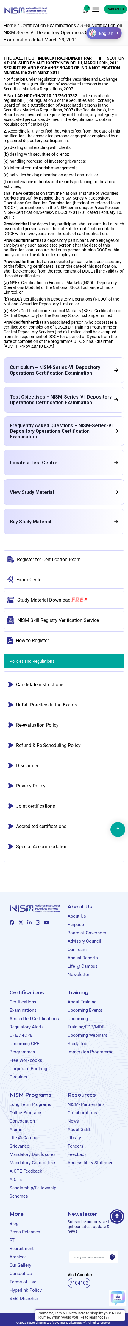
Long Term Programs (30, 1104)
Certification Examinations (48, 25)
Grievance (19, 1146)
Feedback (77, 1154)
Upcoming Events (85, 1010)
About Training (82, 1002)
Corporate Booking (28, 1068)
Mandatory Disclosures (33, 1154)
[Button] (112, 1257)
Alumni (17, 1129)
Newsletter (78, 974)
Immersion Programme (90, 1052)
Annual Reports (83, 958)
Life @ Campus (83, 966)
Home (10, 25)
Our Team (77, 949)
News (73, 1121)
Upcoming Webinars (87, 1035)
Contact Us (115, 9)
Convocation (22, 1121)
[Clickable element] (26, 10)
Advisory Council (84, 941)
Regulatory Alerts (27, 1027)
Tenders (75, 1146)
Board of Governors (87, 933)
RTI (13, 1240)
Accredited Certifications (34, 1018)
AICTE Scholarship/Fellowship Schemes (33, 1188)
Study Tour (78, 1043)
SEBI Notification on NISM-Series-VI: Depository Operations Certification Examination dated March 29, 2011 (63, 33)
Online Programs (26, 1112)
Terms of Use (23, 1282)
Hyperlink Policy (26, 1290)
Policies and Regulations (32, 661)
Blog (14, 1223)
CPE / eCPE (21, 1035)
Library (74, 1137)
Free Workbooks (26, 1060)
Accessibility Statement (91, 1162)
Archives (18, 1257)
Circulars (18, 1077)
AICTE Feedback (26, 1171)
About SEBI (79, 1129)
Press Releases (25, 1232)
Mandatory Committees (33, 1162)
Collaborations (82, 1112)
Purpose (76, 924)
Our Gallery (20, 1265)
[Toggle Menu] (95, 9)
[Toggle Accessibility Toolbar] (117, 1216)
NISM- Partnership (86, 1104)
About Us (77, 916)
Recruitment (22, 1248)
